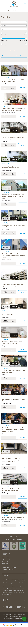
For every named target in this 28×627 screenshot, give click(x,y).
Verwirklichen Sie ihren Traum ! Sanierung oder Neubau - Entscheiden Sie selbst (13, 196)
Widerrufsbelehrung (9, 618)
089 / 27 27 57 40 (15, 10)
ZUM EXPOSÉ (22, 88)
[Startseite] (14, 4)
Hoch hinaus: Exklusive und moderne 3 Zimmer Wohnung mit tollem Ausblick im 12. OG (13, 255)
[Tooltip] (26, 623)
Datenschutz (14, 616)
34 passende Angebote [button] (15, 55)
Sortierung (13, 50)
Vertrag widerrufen (19, 618)
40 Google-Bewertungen (21, 625)
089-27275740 (24, 619)
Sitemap (20, 616)
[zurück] (3, 546)
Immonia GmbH (21, 614)
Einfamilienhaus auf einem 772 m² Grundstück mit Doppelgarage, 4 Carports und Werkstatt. (13, 460)
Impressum (8, 616)
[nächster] (24, 546)
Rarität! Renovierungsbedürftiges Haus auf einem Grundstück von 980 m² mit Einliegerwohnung (13, 429)
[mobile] (25, 4)
